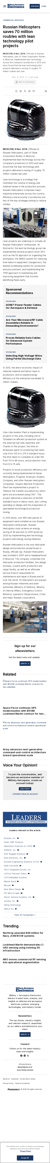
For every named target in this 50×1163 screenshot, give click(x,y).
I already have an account (25, 793)
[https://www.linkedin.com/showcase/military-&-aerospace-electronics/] (24, 1055)
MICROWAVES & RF (25, 1067)
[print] (46, 91)
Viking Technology (12, 905)
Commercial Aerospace (13, 20)
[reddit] (29, 91)
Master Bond (10, 881)
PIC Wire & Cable (12, 893)
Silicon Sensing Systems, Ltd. (18, 897)
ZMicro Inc (9, 909)
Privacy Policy (8, 1083)
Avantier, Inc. (10, 838)
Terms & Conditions (22, 1083)
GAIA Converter (11, 865)
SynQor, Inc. (10, 901)
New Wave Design (12, 889)
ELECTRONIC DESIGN (25, 1070)
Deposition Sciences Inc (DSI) (18, 846)
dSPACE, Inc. (10, 850)
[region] (25, 1152)
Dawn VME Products (13, 842)
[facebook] (16, 91)
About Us (6, 1079)
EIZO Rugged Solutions (14, 854)
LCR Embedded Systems (15, 877)
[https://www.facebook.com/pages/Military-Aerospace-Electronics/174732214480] (21, 1055)
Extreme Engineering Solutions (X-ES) (21, 862)
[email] (34, 91)
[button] (5, 6)
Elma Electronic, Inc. (13, 858)
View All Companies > (25, 915)
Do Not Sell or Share (27, 1079)
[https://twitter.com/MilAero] (28, 1055)
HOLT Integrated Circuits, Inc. (17, 869)
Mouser (7, 885)
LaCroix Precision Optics (15, 873)
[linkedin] (20, 91)
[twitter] (25, 91)
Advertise (15, 1079)
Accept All (25, 1158)
